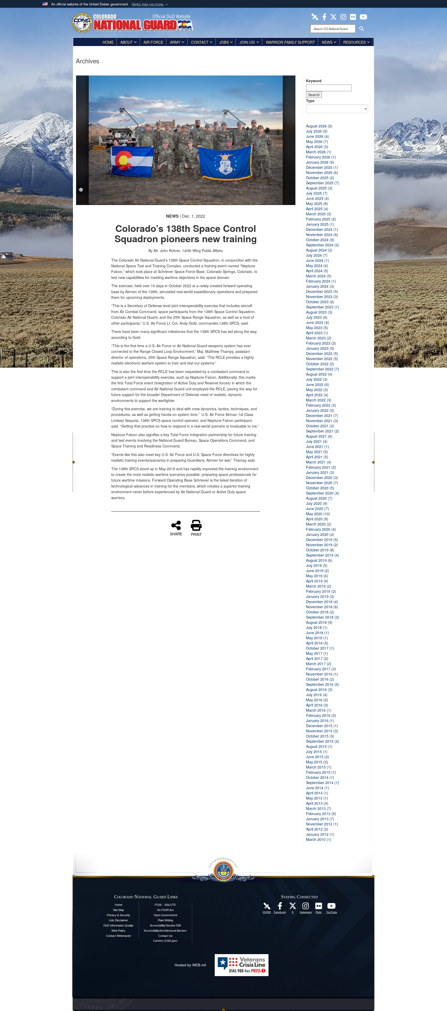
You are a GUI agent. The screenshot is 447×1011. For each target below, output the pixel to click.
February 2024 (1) (321, 281)
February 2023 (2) (321, 343)
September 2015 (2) (322, 741)
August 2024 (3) (319, 250)
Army (175, 42)
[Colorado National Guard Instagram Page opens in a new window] (343, 16)
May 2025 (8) (317, 203)
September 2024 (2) (322, 244)
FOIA (158, 904)
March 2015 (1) (318, 767)
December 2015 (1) (322, 725)
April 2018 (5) (317, 642)
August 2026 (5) (319, 125)
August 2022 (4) (319, 374)
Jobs (224, 42)
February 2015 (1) (321, 772)
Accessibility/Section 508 (165, 925)
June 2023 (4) (317, 322)
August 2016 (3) (319, 689)
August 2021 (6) (319, 436)
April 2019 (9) (317, 580)
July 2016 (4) (316, 694)
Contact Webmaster (118, 935)
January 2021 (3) (320, 472)
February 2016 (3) (321, 715)
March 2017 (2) (318, 663)
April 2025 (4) (317, 208)
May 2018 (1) (317, 637)
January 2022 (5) (320, 410)
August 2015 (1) (319, 746)
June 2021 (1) (317, 446)
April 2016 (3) (317, 705)
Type (310, 100)
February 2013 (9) (321, 813)
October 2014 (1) (320, 777)
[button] (150, 4)
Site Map (118, 909)
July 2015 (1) (316, 751)
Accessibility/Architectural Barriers (165, 930)
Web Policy (118, 930)
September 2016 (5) (322, 684)
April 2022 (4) (317, 394)
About (126, 42)
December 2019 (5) (322, 539)
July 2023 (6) (316, 317)
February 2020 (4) (321, 529)
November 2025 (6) (322, 172)
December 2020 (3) (322, 477)
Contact (199, 42)
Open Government (165, 915)
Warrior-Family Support (290, 42)
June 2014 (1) (317, 787)
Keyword (314, 80)
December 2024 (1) (322, 229)
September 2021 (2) (322, 431)
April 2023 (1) (317, 332)
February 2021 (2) (321, 467)
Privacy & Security (118, 915)
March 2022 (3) (318, 399)
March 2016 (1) (318, 710)
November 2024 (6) (322, 234)
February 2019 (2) (321, 591)
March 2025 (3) (318, 213)
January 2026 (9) (320, 162)
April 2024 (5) (317, 270)
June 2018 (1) (317, 632)
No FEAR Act (165, 909)
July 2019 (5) (316, 565)
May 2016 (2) (317, 699)
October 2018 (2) (320, 611)
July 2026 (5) (316, 131)
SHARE (176, 533)
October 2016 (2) (320, 679)
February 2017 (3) (321, 668)
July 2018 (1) (316, 627)
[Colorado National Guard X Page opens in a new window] (333, 16)
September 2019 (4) (322, 555)
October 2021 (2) (320, 425)
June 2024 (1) (317, 260)
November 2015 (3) (322, 730)
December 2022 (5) (322, 353)
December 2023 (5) (322, 291)
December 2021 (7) (322, 415)
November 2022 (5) (322, 358)
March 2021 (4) (318, 462)
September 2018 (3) (322, 617)
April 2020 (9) (317, 518)
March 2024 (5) (318, 275)
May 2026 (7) (317, 141)
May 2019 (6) (317, 575)
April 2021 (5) (317, 456)
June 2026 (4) (317, 136)
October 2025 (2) (320, 177)
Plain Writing (165, 920)
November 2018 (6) (322, 606)
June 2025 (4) (317, 198)
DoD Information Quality (118, 925)
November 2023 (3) (322, 296)
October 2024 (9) (320, 239)
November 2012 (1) (322, 823)
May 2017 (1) (317, 653)
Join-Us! (247, 42)
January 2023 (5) (320, 348)
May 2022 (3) (317, 389)
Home (108, 42)
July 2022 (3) (316, 379)
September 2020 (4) (322, 493)
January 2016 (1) (320, 720)
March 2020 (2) (318, 524)
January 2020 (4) (320, 534)
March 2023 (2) (318, 337)
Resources (354, 42)
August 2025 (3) (319, 188)
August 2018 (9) (319, 622)
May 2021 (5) (317, 451)
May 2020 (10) (318, 513)
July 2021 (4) (316, 441)
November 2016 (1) (322, 673)
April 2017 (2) (317, 658)
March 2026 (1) (318, 151)
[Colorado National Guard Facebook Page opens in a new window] (324, 16)
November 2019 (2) (322, 544)
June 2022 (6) (317, 384)
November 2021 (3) (322, 420)
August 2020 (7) (319, 498)
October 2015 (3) (320, 736)
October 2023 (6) (320, 301)
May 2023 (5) (317, 327)
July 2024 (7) (316, 255)
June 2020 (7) (317, 508)
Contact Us (165, 935)
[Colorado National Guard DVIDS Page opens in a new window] (315, 16)
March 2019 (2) (318, 586)
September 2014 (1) (322, 782)
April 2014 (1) (317, 792)
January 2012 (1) (320, 834)
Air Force (153, 42)
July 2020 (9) (316, 503)
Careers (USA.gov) (165, 940)
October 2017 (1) (320, 648)
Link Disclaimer (118, 920)
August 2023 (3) (319, 312)
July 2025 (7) (316, 193)
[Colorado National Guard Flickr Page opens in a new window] (353, 16)
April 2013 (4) (317, 803)
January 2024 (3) (320, 286)
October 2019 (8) (320, 549)
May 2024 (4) (317, 265)
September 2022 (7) (322, 368)
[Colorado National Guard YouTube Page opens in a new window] (363, 16)
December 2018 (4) (322, 601)
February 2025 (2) (321, 219)
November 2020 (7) (322, 482)
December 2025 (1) (322, 167)
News (327, 42)
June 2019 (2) (317, 570)
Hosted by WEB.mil (190, 965)
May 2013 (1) (317, 798)
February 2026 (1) (321, 156)
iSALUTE (170, 904)
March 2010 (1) (318, 839)
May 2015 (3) (317, 761)
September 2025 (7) (322, 182)
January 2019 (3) (320, 596)
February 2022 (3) (321, 405)
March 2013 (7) (318, 808)
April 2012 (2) (317, 829)
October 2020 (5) (320, 487)
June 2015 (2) (317, 756)
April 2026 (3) (317, 146)
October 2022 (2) (320, 363)
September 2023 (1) (322, 306)
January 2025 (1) (320, 224)
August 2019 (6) (319, 560)
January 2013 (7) (320, 818)
